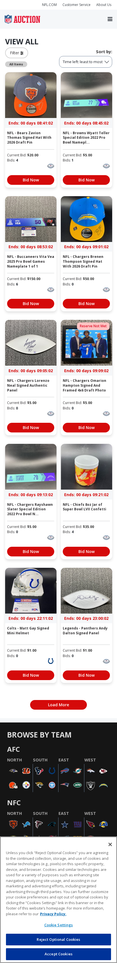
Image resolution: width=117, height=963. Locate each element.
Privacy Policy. (53, 913)
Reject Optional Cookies (58, 939)
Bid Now (31, 180)
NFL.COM (49, 4)
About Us (103, 4)
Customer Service (76, 4)
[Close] (110, 844)
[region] (58, 899)
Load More (58, 704)
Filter (15, 52)
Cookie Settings (58, 924)
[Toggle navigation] (110, 19)
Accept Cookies (58, 953)
